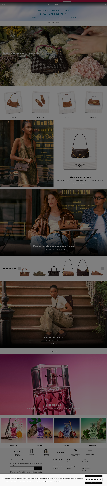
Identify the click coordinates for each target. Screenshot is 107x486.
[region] (53, 480)
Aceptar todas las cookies (94, 475)
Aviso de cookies (56, 481)
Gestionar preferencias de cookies (93, 479)
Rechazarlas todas (94, 482)
